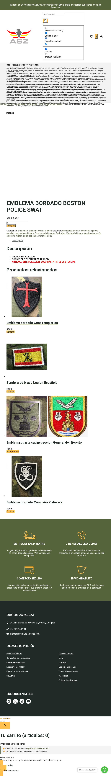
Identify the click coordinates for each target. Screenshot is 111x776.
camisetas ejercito (71, 230)
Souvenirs (10, 676)
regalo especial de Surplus (37, 748)
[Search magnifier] (45, 21)
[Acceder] (101, 36)
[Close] (5, 725)
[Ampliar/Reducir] (1, 718)
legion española (29, 236)
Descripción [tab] (17, 240)
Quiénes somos (66, 653)
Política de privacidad (68, 680)
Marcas (10, 98)
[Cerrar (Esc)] (9, 718)
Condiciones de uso (67, 667)
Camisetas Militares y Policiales (50, 233)
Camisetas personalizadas (18, 658)
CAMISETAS (12, 71)
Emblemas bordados (15, 662)
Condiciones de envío (68, 671)
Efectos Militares (74, 233)
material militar (45, 236)
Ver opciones (12, 451)
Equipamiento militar (15, 667)
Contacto (63, 662)
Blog (61, 658)
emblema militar (14, 236)
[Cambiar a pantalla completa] (4, 718)
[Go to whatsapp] (104, 769)
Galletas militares (14, 653)
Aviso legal (63, 676)
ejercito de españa (92, 233)
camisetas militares (24, 233)
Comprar (11, 226)
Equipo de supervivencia (17, 671)
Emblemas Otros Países (40, 230)
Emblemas (23, 230)
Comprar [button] (10, 332)
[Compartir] (6, 718)
